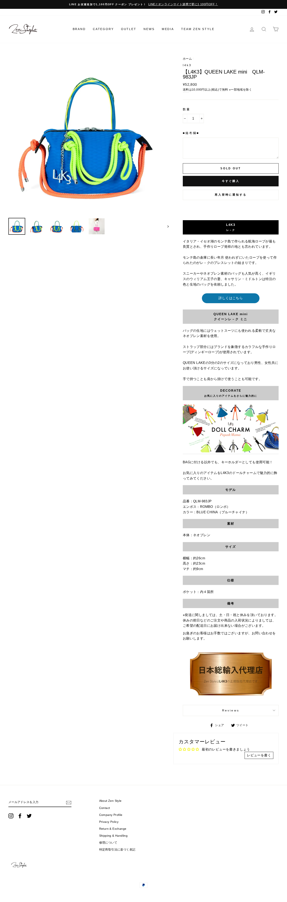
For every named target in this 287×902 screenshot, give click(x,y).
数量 (186, 109)
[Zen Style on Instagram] (10, 815)
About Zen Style (110, 800)
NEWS (149, 29)
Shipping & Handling (113, 835)
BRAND (79, 29)
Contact (104, 808)
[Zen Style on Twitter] (29, 815)
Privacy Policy (109, 821)
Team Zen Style (197, 29)
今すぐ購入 (231, 181)
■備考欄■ (191, 133)
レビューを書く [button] (259, 755)
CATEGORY (103, 29)
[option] (143, 4)
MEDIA (168, 29)
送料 (186, 89)
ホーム (187, 58)
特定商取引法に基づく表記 (117, 849)
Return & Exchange (112, 828)
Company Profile (110, 814)
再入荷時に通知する (231, 194)
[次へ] (166, 226)
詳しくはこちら (231, 298)
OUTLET (128, 29)
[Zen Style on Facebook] (19, 815)
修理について (108, 842)
